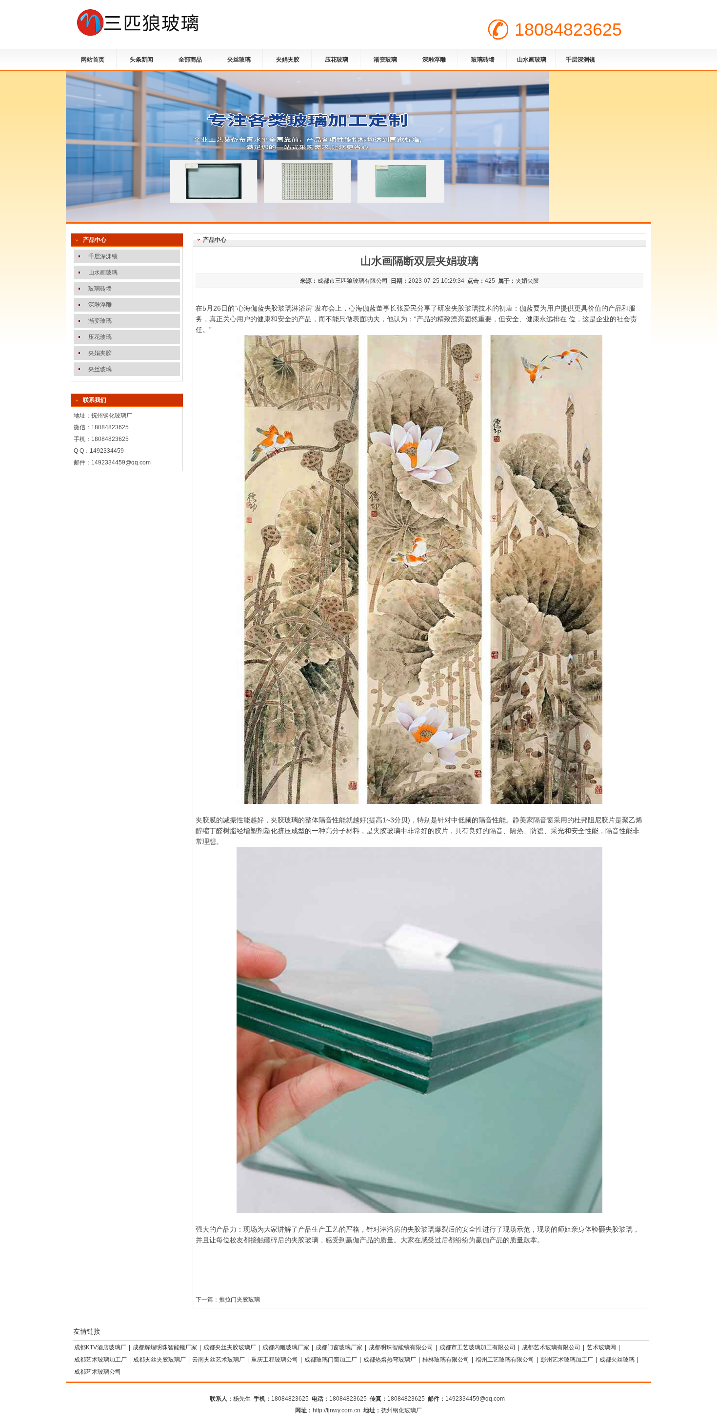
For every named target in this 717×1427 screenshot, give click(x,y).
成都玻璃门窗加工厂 (330, 1359)
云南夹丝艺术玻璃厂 (218, 1359)
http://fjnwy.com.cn (336, 1410)
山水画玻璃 (531, 59)
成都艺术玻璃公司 (97, 1371)
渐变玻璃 (385, 59)
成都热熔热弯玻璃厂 (389, 1359)
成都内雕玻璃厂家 (285, 1347)
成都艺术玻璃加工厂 (100, 1359)
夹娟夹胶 (287, 59)
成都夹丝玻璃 (617, 1359)
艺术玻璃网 (601, 1347)
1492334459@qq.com (121, 462)
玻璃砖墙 (483, 59)
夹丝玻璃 (239, 59)
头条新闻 (141, 59)
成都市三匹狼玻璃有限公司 (353, 280)
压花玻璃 (336, 59)
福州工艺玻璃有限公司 (505, 1359)
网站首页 (92, 59)
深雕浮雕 (434, 59)
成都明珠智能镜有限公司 (401, 1347)
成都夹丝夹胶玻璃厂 (229, 1347)
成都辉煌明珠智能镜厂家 (165, 1347)
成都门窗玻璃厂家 (339, 1347)
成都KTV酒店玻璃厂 (100, 1347)
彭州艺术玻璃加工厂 (566, 1359)
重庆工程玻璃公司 (274, 1359)
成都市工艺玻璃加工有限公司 (477, 1347)
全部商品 (190, 59)
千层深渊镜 (580, 59)
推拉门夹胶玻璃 (239, 1299)
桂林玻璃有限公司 (445, 1359)
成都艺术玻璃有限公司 (551, 1347)
